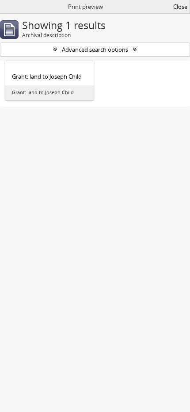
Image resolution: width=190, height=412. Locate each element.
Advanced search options (95, 49)
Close (180, 7)
